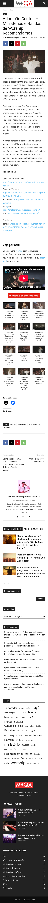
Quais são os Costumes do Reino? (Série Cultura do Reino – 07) (21, 669)
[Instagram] (24, 516)
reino (28, 753)
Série (24, 758)
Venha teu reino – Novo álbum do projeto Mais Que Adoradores (31, 557)
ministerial (29, 740)
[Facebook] (5, 43)
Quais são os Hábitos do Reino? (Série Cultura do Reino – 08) (23, 660)
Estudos (9, 730)
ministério (22, 424)
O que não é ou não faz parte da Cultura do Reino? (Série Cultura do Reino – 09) (22, 652)
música (25, 744)
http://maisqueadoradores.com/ (24, 500)
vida (6, 763)
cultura (18, 721)
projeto (24, 749)
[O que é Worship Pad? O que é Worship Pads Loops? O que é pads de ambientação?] (9, 826)
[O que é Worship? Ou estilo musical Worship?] (9, 813)
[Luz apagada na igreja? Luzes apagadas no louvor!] (9, 838)
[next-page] (8, 583)
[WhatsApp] (23, 43)
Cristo (23, 717)
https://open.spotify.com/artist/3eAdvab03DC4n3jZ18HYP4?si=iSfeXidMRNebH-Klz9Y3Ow (24, 227)
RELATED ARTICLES (12, 529)
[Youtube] (29, 516)
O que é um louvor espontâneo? (37, 460)
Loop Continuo (16, 735)
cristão (8, 721)
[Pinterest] (17, 43)
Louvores (9, 739)
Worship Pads (33, 763)
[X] (11, 43)
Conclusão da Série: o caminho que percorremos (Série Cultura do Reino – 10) (22, 644)
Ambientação (9, 713)
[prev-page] (4, 583)
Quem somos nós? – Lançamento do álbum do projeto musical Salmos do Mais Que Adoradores (24, 687)
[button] (4, 3)
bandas (12, 424)
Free (19, 731)
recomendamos (34, 424)
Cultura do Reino (13, 725)
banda (32, 712)
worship (7, 427)
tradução (38, 758)
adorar (22, 708)
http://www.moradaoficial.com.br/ (23, 213)
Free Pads (25, 731)
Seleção (37, 754)
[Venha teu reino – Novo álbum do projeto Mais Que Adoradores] (9, 557)
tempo (31, 759)
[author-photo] (24, 493)
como (17, 717)
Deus (26, 726)
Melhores (20, 740)
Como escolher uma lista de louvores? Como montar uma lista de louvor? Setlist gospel (13, 464)
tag (6, 206)
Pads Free (8, 749)
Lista (6, 735)
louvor (37, 735)
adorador (11, 707)
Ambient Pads (21, 713)
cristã (30, 717)
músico (34, 745)
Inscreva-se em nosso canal (25, 295)
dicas (32, 726)
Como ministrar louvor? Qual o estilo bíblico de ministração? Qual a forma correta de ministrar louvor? (30, 542)
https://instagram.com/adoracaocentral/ (21, 210)
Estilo (38, 726)
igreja (34, 730)
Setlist (7, 758)
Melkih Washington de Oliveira (16, 38)
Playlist (19, 251)
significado (15, 759)
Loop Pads (27, 736)
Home (5, 10)
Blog (11, 10)
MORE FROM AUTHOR (33, 529)
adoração (33, 707)
